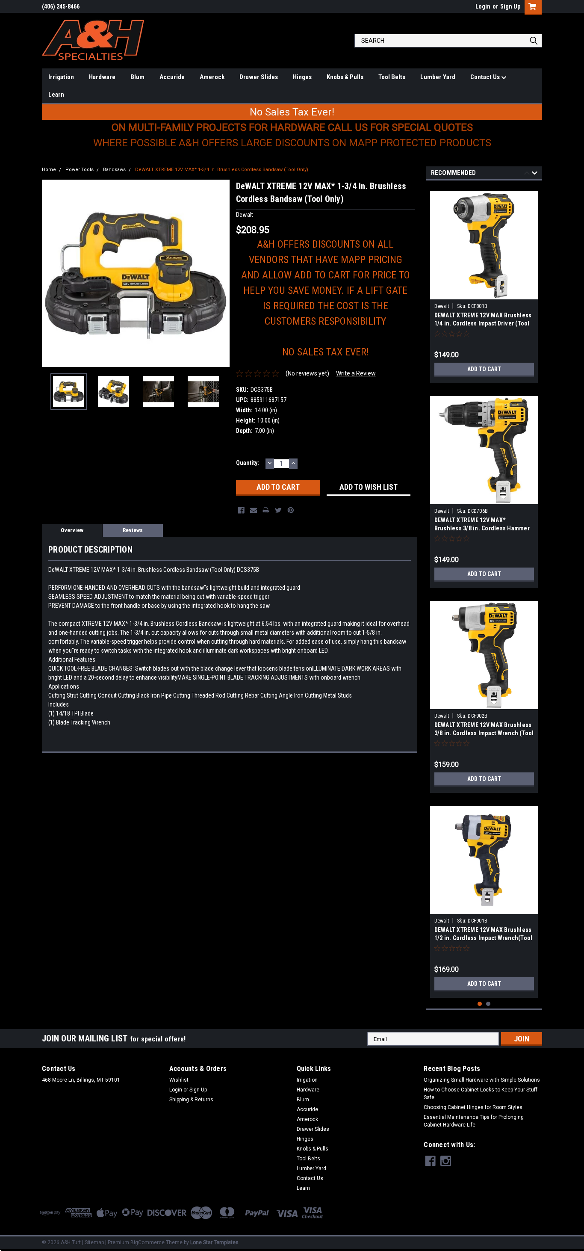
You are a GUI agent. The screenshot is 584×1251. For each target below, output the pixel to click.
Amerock (212, 77)
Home (49, 169)
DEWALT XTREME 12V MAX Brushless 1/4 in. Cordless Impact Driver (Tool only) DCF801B (483, 323)
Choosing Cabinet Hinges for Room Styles (473, 1107)
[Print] (266, 510)
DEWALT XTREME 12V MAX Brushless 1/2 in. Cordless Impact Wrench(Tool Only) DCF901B (483, 937)
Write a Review (356, 373)
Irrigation (61, 77)
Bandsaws (114, 169)
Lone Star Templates (214, 1242)
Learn (56, 94)
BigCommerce (147, 1242)
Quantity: (247, 462)
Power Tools (79, 169)
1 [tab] (480, 1004)
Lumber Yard (437, 77)
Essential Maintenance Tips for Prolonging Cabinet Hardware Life (474, 1121)
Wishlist (179, 1080)
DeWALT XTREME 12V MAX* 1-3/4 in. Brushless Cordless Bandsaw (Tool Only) (221, 169)
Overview (72, 530)
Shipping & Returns (191, 1100)
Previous (50, 273)
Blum (137, 77)
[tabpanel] (484, 284)
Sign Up (510, 6)
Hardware (102, 77)
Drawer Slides (258, 77)
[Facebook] (241, 510)
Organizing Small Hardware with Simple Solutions (482, 1080)
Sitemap (94, 1242)
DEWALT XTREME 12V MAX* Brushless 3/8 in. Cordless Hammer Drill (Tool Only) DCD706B (482, 528)
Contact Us (485, 77)
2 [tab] (488, 1004)
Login (482, 6)
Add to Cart (484, 369)
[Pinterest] (290, 510)
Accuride (172, 77)
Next (221, 273)
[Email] (253, 510)
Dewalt (441, 306)
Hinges (302, 77)
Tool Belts (391, 77)
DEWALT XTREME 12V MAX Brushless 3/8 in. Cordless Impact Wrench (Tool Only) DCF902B (484, 733)
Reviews (133, 530)
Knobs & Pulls (345, 77)
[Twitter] (278, 510)
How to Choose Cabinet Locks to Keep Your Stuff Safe (480, 1093)
